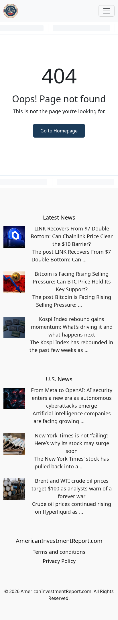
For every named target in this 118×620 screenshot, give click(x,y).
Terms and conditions (59, 551)
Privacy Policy (59, 561)
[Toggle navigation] (107, 11)
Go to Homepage (59, 131)
